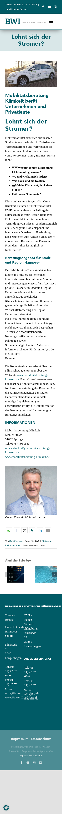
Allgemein (46, 541)
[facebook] (43, 7)
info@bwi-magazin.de (17, 9)
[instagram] (55, 7)
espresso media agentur (31, 755)
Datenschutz (41, 739)
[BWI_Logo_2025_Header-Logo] (25, 19)
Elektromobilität (13, 545)
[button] (9, 530)
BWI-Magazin (16, 541)
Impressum (19, 739)
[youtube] (49, 7)
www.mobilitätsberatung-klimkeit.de (27, 457)
